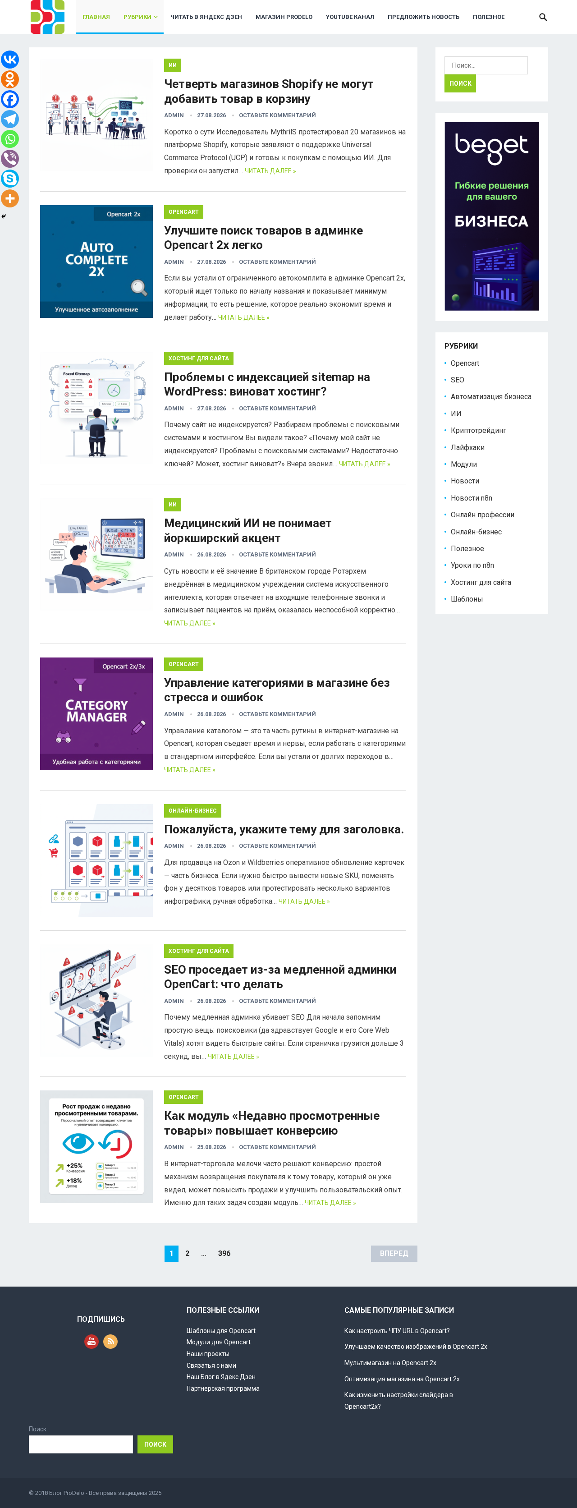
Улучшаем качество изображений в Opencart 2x (415, 1346)
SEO (457, 380)
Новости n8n (471, 498)
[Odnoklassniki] (10, 79)
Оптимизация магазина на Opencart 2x (402, 1379)
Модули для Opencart (219, 1342)
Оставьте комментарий (277, 115)
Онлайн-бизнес (193, 811)
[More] (10, 198)
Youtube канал (350, 17)
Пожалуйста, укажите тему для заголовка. (284, 829)
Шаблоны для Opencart (221, 1330)
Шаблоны (467, 599)
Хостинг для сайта (199, 358)
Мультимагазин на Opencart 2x (390, 1362)
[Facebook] (10, 99)
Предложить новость (423, 17)
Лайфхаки (468, 447)
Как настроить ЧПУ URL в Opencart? (397, 1330)
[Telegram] (10, 119)
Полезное (488, 17)
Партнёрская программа (223, 1388)
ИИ (173, 65)
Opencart (184, 212)
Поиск (37, 1429)
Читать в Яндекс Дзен (206, 17)
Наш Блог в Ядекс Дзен (221, 1376)
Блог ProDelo (66, 1493)
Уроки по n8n (472, 565)
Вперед (394, 1253)
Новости (465, 481)
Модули (464, 464)
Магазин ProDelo (284, 17)
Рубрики (137, 17)
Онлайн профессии (482, 514)
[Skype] (10, 179)
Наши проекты (208, 1353)
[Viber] (10, 159)
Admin (174, 115)
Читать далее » (270, 171)
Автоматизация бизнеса (491, 396)
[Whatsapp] (10, 139)
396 (224, 1253)
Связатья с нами (211, 1365)
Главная (96, 17)
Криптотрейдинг (478, 430)
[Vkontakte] (10, 60)
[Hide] (3, 216)
